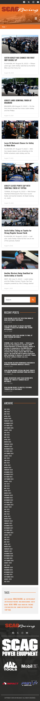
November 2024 (8, 449)
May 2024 (7, 463)
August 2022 (8, 507)
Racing (30, 604)
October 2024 (8, 451)
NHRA (15, 604)
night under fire (22, 605)
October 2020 (8, 558)
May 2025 (7, 437)
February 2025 (8, 444)
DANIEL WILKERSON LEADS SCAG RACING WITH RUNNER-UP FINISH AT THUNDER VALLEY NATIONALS (18, 380)
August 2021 (8, 535)
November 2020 (8, 556)
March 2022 (7, 519)
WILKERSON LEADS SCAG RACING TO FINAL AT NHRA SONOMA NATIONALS (18, 336)
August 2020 (8, 563)
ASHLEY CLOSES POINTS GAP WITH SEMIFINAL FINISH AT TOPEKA (17, 186)
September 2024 (8, 453)
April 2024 (7, 465)
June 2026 (7, 412)
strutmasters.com (10, 607)
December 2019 (8, 570)
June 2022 (7, 512)
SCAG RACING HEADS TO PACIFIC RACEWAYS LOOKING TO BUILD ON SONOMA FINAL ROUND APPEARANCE (18, 328)
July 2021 (7, 537)
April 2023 (7, 491)
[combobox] (17, 300)
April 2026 (7, 416)
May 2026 (7, 414)
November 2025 (8, 423)
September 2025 (8, 428)
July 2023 (7, 484)
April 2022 (7, 516)
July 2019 (7, 581)
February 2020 (8, 567)
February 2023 (8, 495)
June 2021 (7, 539)
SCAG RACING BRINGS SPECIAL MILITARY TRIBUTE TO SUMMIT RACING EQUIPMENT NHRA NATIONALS (19, 371)
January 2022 (8, 523)
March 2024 (7, 467)
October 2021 (8, 530)
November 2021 (8, 528)
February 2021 (8, 549)
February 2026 (8, 421)
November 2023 (8, 474)
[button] (36, 18)
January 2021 (8, 551)
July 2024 (7, 458)
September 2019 (8, 577)
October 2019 (8, 574)
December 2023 (8, 472)
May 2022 (7, 514)
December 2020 (8, 553)
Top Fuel (8, 609)
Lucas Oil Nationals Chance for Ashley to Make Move (19, 144)
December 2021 (8, 526)
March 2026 (7, 418)
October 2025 (8, 425)
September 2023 (8, 479)
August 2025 (8, 430)
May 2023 (7, 488)
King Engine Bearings (24, 602)
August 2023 (8, 481)
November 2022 (8, 500)
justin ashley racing (11, 602)
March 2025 (7, 442)
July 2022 (7, 509)
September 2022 (8, 505)
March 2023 (7, 493)
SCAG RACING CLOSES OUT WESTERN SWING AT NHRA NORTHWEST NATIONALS (18, 319)
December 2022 (8, 498)
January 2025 (8, 446)
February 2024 (8, 470)
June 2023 (7, 486)
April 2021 (7, 544)
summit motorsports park (25, 607)
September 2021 (8, 533)
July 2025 (7, 433)
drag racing (18, 599)
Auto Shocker (8, 599)
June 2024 (7, 460)
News (11, 604)
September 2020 (8, 561)
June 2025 (7, 435)
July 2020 (7, 565)
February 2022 (8, 521)
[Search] (33, 300)
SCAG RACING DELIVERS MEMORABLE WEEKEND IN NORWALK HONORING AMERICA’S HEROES (19, 364)
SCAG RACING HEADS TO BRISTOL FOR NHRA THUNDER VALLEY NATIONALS (18, 388)
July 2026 (7, 409)
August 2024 (8, 456)
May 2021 (7, 542)
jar (24, 599)
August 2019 (8, 579)
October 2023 (8, 477)
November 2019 (8, 572)
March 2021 (7, 546)
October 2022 (8, 502)
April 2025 (7, 440)
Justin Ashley (30, 599)
